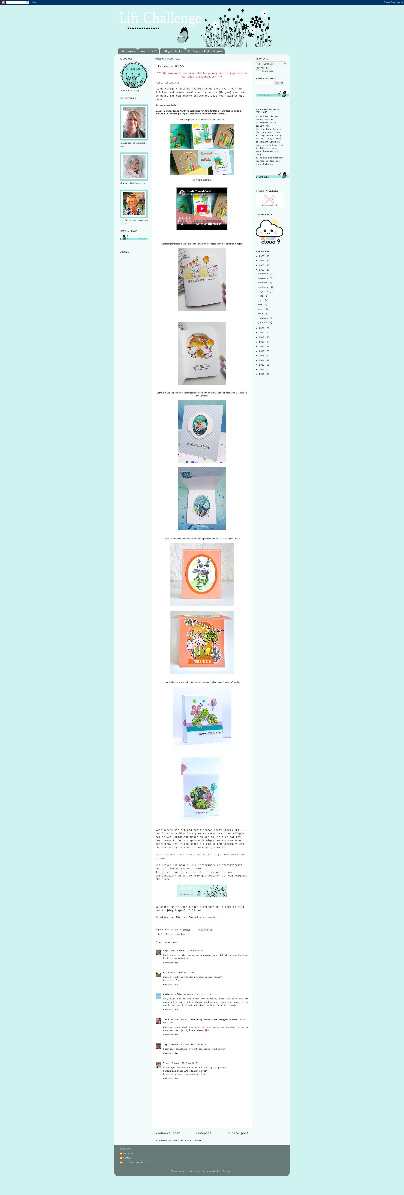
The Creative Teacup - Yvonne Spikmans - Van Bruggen (195, 1019)
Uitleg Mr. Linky (172, 51)
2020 (262, 332)
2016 (262, 351)
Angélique (169, 950)
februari (264, 318)
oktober (263, 282)
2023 (262, 265)
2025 (262, 256)
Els (165, 972)
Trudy (166, 1063)
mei (260, 305)
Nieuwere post (167, 1133)
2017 (262, 346)
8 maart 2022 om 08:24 (190, 950)
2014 (262, 360)
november (264, 278)
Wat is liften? (149, 51)
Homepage (203, 1133)
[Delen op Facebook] (208, 929)
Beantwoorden (170, 963)
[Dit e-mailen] (199, 929)
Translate (267, 71)
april (262, 309)
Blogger (227, 1171)
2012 (262, 369)
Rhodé (177, 244)
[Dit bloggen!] (202, 929)
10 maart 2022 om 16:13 (197, 994)
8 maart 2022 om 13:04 (181, 972)
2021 (262, 328)
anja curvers (170, 1044)
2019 (262, 337)
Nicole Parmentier (134, 1162)
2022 (262, 270)
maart (262, 313)
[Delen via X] (205, 929)
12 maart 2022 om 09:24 (193, 1044)
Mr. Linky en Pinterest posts (205, 51)
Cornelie (128, 1153)
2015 (262, 356)
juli (261, 296)
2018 (262, 342)
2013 (262, 365)
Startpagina (128, 51)
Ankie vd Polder (172, 994)
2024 (262, 260)
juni (261, 300)
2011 (262, 374)
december (264, 273)
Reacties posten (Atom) (187, 1140)
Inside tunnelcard (176, 934)
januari (263, 322)
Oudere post (238, 1133)
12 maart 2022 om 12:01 (184, 1063)
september (264, 287)
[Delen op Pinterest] (211, 929)
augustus (264, 291)
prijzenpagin (165, 875)
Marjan (127, 1158)
